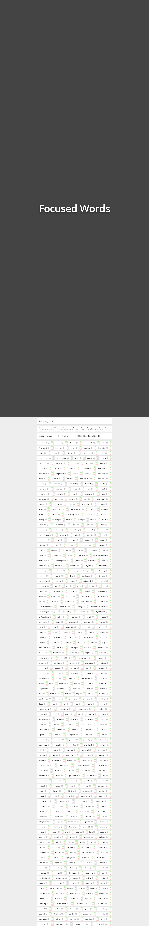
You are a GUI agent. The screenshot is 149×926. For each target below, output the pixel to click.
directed (43, 525)
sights (57, 863)
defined (70, 453)
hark (91, 832)
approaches (44, 689)
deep (86, 591)
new (53, 704)
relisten (58, 919)
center (77, 458)
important (68, 602)
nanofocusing (82, 765)
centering (43, 463)
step (77, 694)
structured (57, 591)
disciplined (57, 530)
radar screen (85, 602)
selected (91, 561)
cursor (42, 817)
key (65, 704)
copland (103, 832)
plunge (65, 632)
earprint (86, 914)
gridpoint (102, 781)
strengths (56, 868)
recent (55, 714)
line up (55, 755)
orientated (71, 781)
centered (43, 489)
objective (71, 791)
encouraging (43, 719)
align (54, 627)
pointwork (102, 822)
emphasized (63, 607)
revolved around (45, 535)
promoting (85, 724)
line (104, 535)
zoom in (42, 755)
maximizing (43, 878)
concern (102, 863)
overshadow (60, 878)
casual (103, 561)
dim (81, 842)
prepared (43, 545)
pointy (58, 776)
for (103, 735)
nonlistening (60, 924)
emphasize (60, 474)
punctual (85, 750)
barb (41, 827)
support (102, 724)
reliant (59, 617)
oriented (63, 535)
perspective (101, 858)
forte (69, 888)
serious (88, 463)
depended (101, 545)
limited (56, 504)
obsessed (55, 479)
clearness (57, 637)
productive (101, 474)
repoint (56, 781)
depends (57, 576)
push (42, 735)
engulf (67, 643)
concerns (89, 730)
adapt (85, 627)
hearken (54, 832)
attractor (101, 765)
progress (43, 668)
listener (72, 837)
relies (58, 540)
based (102, 489)
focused (88, 484)
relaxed (103, 515)
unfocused (87, 581)
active (41, 509)
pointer (72, 806)
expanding (43, 678)
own (87, 668)
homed (72, 909)
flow (67, 586)
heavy (76, 489)
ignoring (102, 576)
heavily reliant (44, 607)
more (68, 520)
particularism (45, 658)
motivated (43, 443)
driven (71, 468)
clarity (42, 637)
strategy (42, 530)
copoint (42, 781)
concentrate (88, 443)
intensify (72, 863)
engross (102, 622)
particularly (64, 709)
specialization (54, 888)
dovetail (74, 883)
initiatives (102, 699)
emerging (73, 663)
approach (72, 540)
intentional (43, 566)
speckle (41, 832)
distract (42, 863)
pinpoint (55, 750)
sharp (103, 525)
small (89, 525)
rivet (41, 453)
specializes (82, 612)
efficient (65, 550)
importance (84, 545)
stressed (102, 504)
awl (56, 811)
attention (59, 525)
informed (102, 581)
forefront (57, 786)
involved (42, 576)
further (91, 714)
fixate (42, 571)
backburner (86, 576)
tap (74, 494)
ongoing (102, 719)
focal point (43, 448)
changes (42, 714)
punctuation (85, 796)
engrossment (83, 658)
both (74, 730)
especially (102, 694)
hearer (71, 827)
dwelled (90, 530)
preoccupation (87, 852)
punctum (73, 745)
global (59, 673)
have (53, 550)
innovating (43, 622)
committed (89, 515)
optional (92, 550)
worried (42, 504)
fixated (102, 540)
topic (58, 822)
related (41, 555)
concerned (101, 479)
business (102, 678)
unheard (102, 837)
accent (71, 637)
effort (89, 689)
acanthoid (72, 898)
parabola (88, 806)
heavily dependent (79, 571)
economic (60, 689)
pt (104, 817)
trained (58, 581)
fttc (68, 555)
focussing (55, 520)
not (103, 494)
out (104, 586)
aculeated (100, 904)
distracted (59, 463)
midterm (103, 745)
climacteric (72, 822)
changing (73, 668)
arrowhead (88, 745)
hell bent (54, 596)
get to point (100, 924)
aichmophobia (81, 904)
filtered (103, 458)
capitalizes (81, 555)
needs (75, 689)
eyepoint (63, 765)
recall (41, 643)
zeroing (71, 914)
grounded (55, 555)
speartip (43, 904)
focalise (90, 458)
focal (41, 627)
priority (55, 847)
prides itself (43, 561)
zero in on (101, 898)
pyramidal (58, 745)
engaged (86, 468)
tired (56, 586)
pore (74, 474)
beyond (70, 678)
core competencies (46, 612)
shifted (88, 878)
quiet (78, 550)
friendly (41, 520)
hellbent (66, 612)
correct (41, 632)
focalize (42, 468)
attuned (43, 770)
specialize (63, 801)
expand (89, 704)
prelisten (88, 919)
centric (89, 617)
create (59, 648)
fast (104, 550)
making (101, 709)
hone (54, 858)
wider (89, 694)
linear (104, 520)
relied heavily (85, 596)
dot (41, 750)
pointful (85, 786)
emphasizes (58, 571)
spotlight (85, 847)
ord (104, 776)
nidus (69, 479)
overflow (72, 499)
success (67, 714)
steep (78, 632)
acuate (88, 893)
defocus (58, 817)
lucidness (102, 653)
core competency (61, 561)
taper (55, 796)
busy (55, 453)
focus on (79, 832)
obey (57, 842)
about (42, 484)
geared (41, 760)
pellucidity (73, 653)
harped (55, 791)
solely (81, 888)
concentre (87, 622)
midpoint (87, 755)
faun (71, 786)
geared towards (76, 509)
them (79, 586)
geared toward (57, 509)
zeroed (42, 909)
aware (103, 509)
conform (80, 643)
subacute (87, 837)
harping (79, 607)
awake (102, 484)
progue (102, 827)
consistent (42, 586)
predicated (102, 760)
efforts (103, 663)
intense (60, 494)
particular (102, 683)
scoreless (102, 796)
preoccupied (86, 760)
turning (60, 730)
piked (87, 909)
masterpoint (100, 811)
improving (62, 683)
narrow (41, 515)
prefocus (72, 740)
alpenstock (101, 770)
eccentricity (100, 801)
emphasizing (74, 530)
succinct (103, 617)
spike (59, 806)
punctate (102, 791)
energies (58, 852)
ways (104, 643)
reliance (86, 868)
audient (42, 914)
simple (42, 591)
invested (73, 566)
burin (69, 842)
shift (66, 694)
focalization (57, 653)
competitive (43, 581)
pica (66, 832)
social (104, 714)
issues (73, 673)
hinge (58, 873)
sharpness (87, 637)
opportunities (83, 709)
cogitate (88, 653)
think (74, 463)
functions (101, 468)
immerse (54, 643)
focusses (70, 847)
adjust (73, 448)
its (50, 683)
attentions (43, 852)
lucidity (103, 632)
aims (75, 683)
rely (70, 770)
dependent (74, 617)
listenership (43, 842)
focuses (53, 602)
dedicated (59, 489)
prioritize (101, 847)
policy (59, 699)
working (88, 540)
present (72, 581)
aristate (102, 909)
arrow (69, 811)
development (43, 699)
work (103, 673)
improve (58, 668)
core (41, 858)
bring (41, 704)
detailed (77, 561)
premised (81, 801)
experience (86, 678)
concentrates (100, 499)
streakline (57, 914)
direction (72, 622)
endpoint (70, 760)
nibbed (42, 786)
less (89, 489)
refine (103, 883)
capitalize (87, 822)
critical (88, 673)
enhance (88, 719)
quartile (43, 924)
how (54, 724)
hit (70, 545)
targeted (72, 484)
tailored (69, 796)
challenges (89, 663)
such (41, 724)
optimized (43, 540)
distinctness (43, 648)
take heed (101, 750)
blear (104, 842)
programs (72, 735)
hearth (58, 622)
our (57, 678)
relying (80, 520)
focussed (57, 484)
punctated (90, 776)
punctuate (55, 760)
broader (89, 735)
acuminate (43, 776)
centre (57, 468)
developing (58, 663)
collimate (89, 817)
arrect (87, 898)
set (53, 632)
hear (90, 632)
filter (79, 436)
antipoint (102, 755)
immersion (70, 627)
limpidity (64, 658)
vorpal (72, 591)
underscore (58, 883)
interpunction (44, 822)
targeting (86, 791)
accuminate (44, 765)
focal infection (71, 755)
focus (41, 479)
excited (57, 499)
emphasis (58, 448)
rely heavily (102, 596)
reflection (71, 868)
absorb (102, 637)
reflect (92, 888)
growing (72, 699)
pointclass (56, 827)
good (75, 525)
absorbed (102, 566)
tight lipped (100, 612)
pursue (75, 878)
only (91, 509)
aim (76, 535)
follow (69, 724)
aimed (41, 596)
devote (41, 791)
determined (86, 504)
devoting (90, 535)
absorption (101, 627)
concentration (62, 458)
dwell (73, 817)
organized (58, 566)
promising (86, 699)
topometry (74, 893)
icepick (57, 898)
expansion (43, 499)
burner (103, 852)
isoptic (103, 919)
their (56, 735)
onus (71, 852)
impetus (103, 878)
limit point (101, 914)
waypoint (73, 919)
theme (84, 858)
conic (57, 770)
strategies (53, 694)
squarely (89, 883)
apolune (57, 909)
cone (104, 888)
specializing (101, 591)
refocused (88, 494)
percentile (86, 827)
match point (61, 904)
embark (42, 883)
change (101, 658)
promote (43, 673)
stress (87, 474)
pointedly (86, 740)
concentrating (85, 479)
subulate (59, 893)
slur (92, 842)
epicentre (58, 740)
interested (102, 448)
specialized (43, 474)
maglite (42, 837)
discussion (43, 730)
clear (71, 576)
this (79, 714)
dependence (73, 873)
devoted (54, 515)
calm (103, 453)
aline (92, 643)
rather (103, 704)
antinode (42, 898)
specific (102, 463)
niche (92, 520)
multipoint (102, 740)
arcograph (43, 919)
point (103, 443)
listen (71, 504)
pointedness (73, 776)
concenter (87, 453)
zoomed (92, 586)
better (103, 530)
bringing (88, 683)
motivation (102, 868)
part (103, 873)
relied (41, 550)
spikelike (87, 781)
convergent (43, 740)
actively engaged (71, 515)
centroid (83, 811)
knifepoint (43, 806)
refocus (58, 443)
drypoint (102, 893)
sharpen (72, 443)
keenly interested (99, 555)
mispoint (84, 770)
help (103, 730)
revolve (87, 863)
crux (40, 888)
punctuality (45, 801)
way (76, 704)
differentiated (44, 617)
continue (42, 653)
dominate (42, 873)
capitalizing (100, 571)
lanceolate (57, 837)
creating (73, 648)
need (40, 694)
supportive (102, 602)
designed (88, 566)
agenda (41, 868)
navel (103, 806)
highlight (69, 858)
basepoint (101, 786)
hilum (41, 796)
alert (85, 499)
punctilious (43, 745)
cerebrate (42, 663)
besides (102, 689)
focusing (87, 448)
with (57, 545)
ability (59, 719)
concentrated (43, 458)
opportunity (44, 709)
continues (101, 668)
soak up (70, 750)
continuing (101, 648)
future (86, 648)
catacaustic (43, 893)
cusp (40, 602)
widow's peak (80, 924)
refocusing (43, 494)
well (40, 683)
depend (42, 811)
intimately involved (98, 607)
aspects (73, 719)
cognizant (69, 596)
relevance (89, 873)
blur (41, 847)
